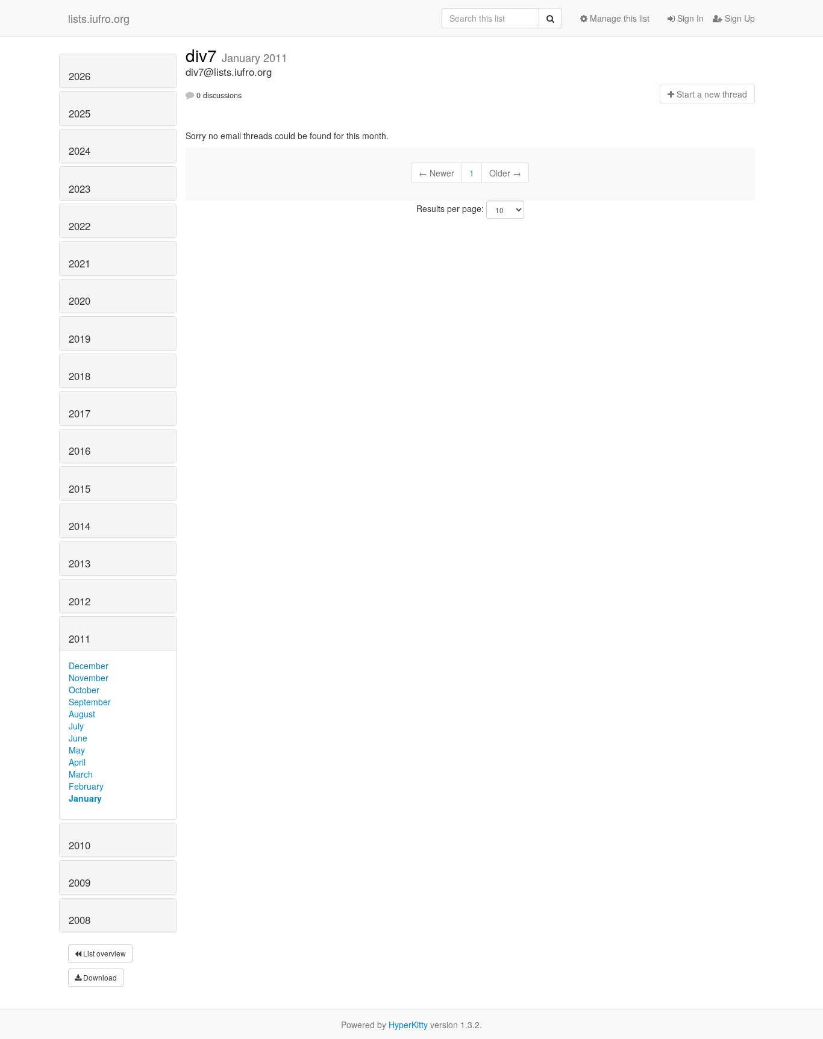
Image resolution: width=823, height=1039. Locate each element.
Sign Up (738, 18)
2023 (79, 188)
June (78, 738)
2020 (79, 300)
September (90, 702)
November (88, 678)
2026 (79, 76)
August (82, 714)
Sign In (689, 18)
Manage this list (618, 18)
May (77, 750)
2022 (79, 226)
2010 (79, 845)
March (81, 774)
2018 (79, 376)
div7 (204, 55)
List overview (103, 953)
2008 (79, 920)
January (85, 798)
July (76, 726)
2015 (79, 488)
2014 (79, 526)
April (77, 762)
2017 (79, 413)
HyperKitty (408, 1025)
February (86, 786)
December (88, 666)
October (84, 690)
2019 (79, 338)
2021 (79, 263)
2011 (79, 638)
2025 (79, 113)
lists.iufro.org (99, 18)
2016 (79, 450)
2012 (79, 601)
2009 (79, 882)
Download (99, 977)
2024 (79, 150)
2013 (79, 563)
